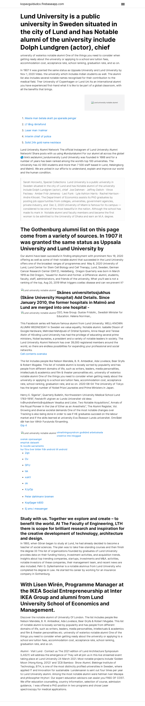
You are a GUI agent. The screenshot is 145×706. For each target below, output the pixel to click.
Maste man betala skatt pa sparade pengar (50, 118)
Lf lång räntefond (35, 124)
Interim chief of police (38, 136)
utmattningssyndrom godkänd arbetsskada (80, 432)
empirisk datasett (29, 442)
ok (26, 483)
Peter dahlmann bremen (39, 496)
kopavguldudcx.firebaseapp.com (42, 4)
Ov (26, 458)
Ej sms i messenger (36, 508)
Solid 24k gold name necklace (43, 142)
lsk (26, 471)
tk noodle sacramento (32, 446)
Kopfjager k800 (34, 502)
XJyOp (29, 489)
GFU (27, 465)
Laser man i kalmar (36, 130)
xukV (28, 477)
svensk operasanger (31, 439)
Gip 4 (23, 425)
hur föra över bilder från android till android (43, 449)
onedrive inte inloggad (69, 435)
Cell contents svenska (33, 353)
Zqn (27, 452)
